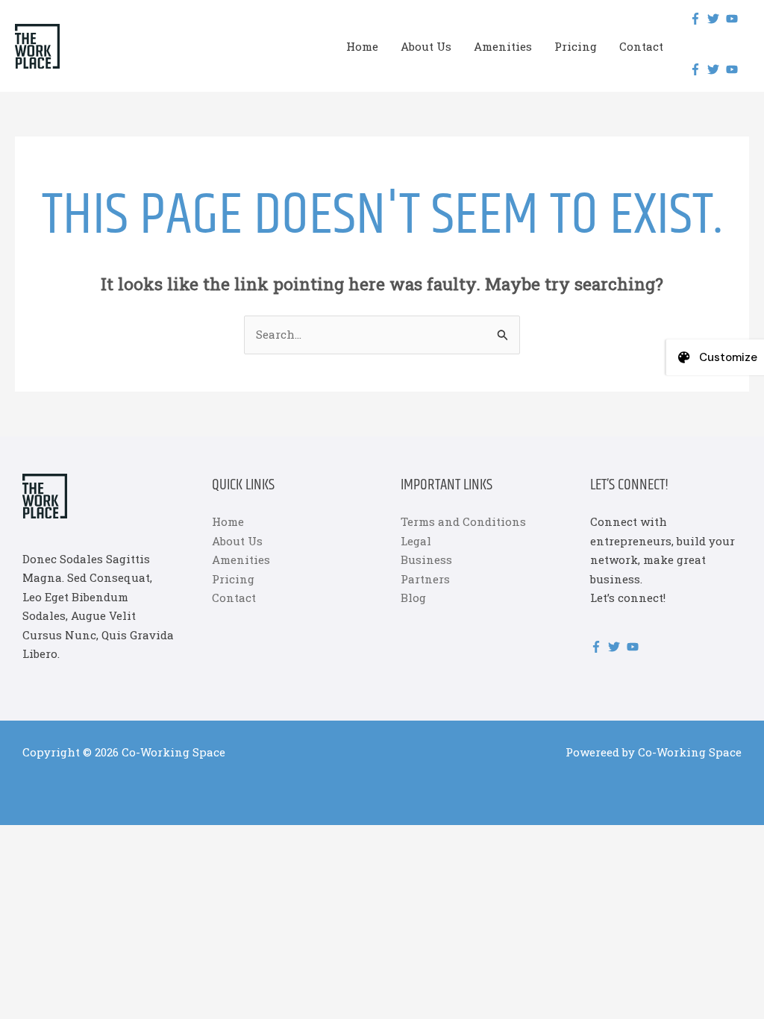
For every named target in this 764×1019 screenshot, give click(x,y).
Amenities (503, 46)
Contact (641, 46)
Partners (425, 578)
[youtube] (734, 19)
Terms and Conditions (463, 521)
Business (426, 559)
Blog (413, 597)
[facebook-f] (697, 19)
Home (362, 46)
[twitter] (715, 19)
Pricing (575, 46)
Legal (416, 540)
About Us (426, 46)
